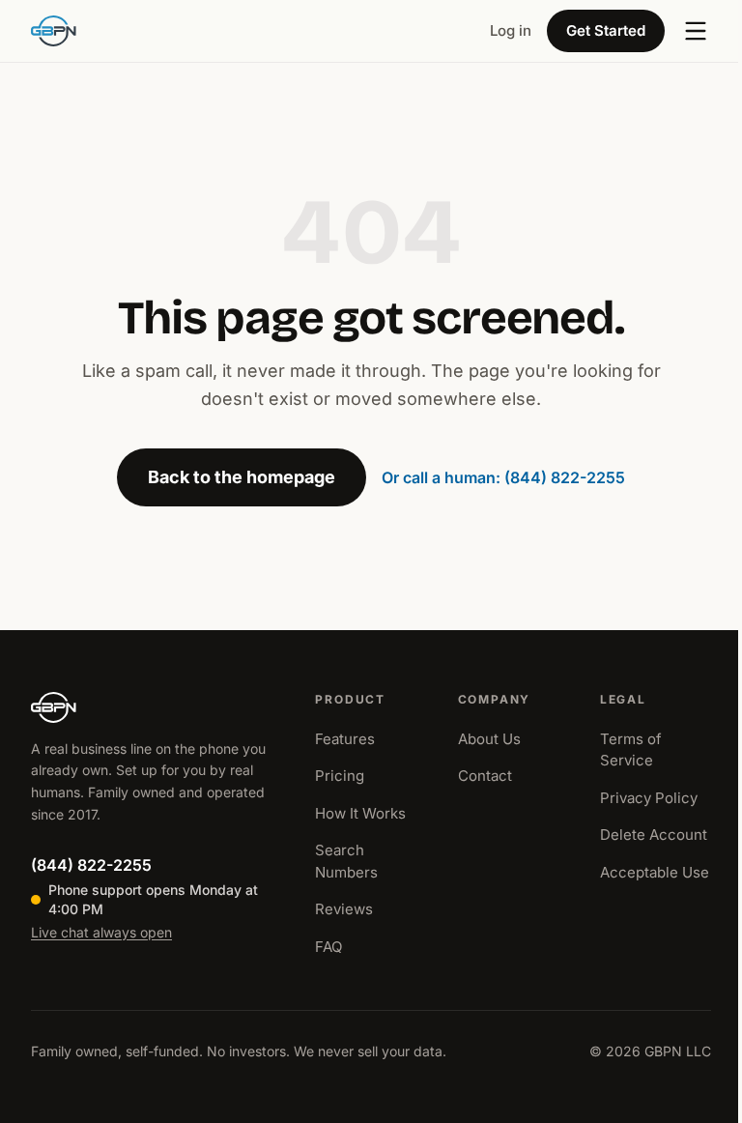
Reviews (344, 909)
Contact (485, 775)
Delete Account (653, 834)
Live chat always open (101, 932)
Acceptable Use (654, 872)
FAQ (328, 946)
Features (345, 739)
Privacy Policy (649, 798)
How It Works (360, 813)
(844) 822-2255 (91, 865)
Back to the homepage (241, 477)
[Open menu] (695, 31)
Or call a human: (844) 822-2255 (503, 477)
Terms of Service (631, 750)
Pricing (339, 775)
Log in (510, 30)
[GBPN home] (53, 30)
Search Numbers (346, 861)
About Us (489, 739)
